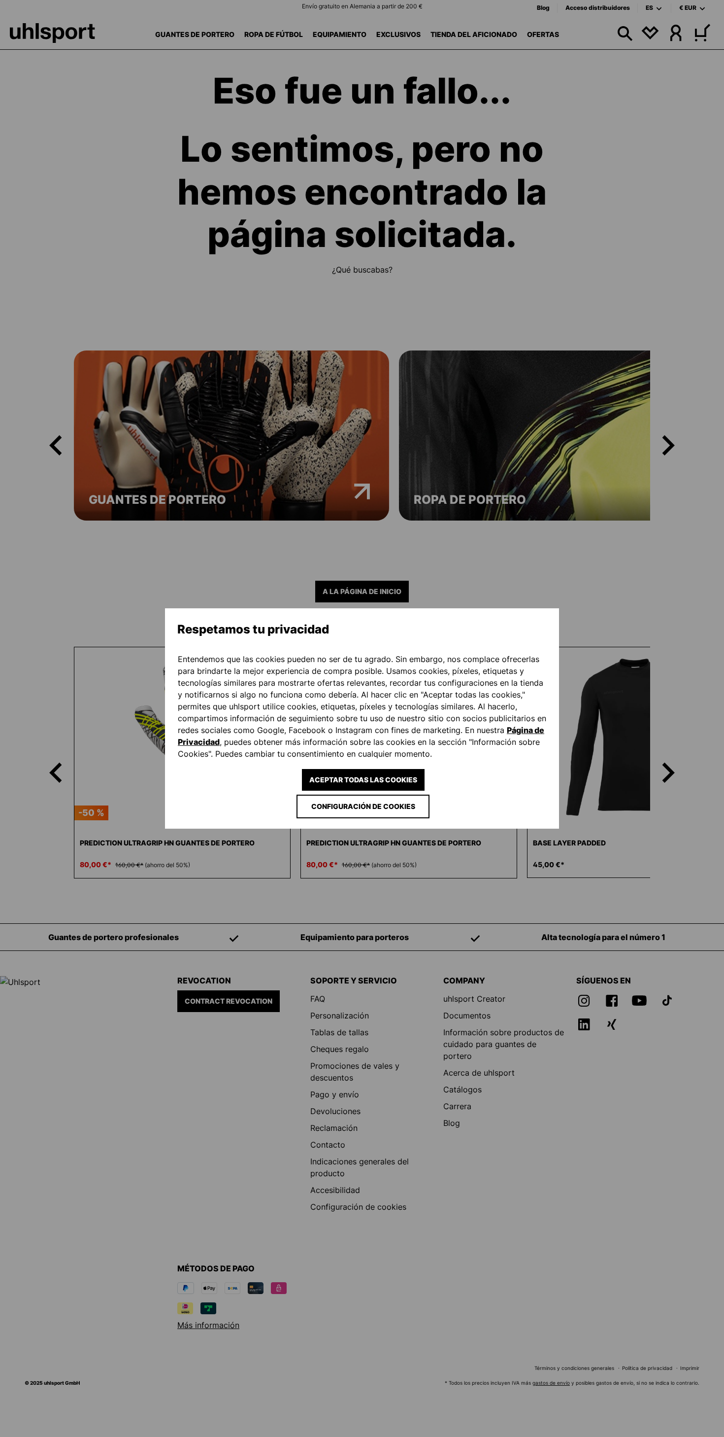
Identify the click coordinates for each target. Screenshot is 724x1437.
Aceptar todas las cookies (363, 779)
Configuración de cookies (363, 806)
